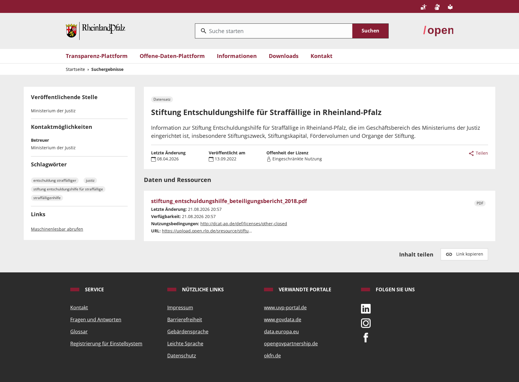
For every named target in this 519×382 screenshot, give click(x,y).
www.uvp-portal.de (285, 307)
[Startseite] (95, 30)
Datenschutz (181, 355)
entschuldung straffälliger (54, 180)
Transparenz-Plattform (97, 55)
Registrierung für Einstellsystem (106, 343)
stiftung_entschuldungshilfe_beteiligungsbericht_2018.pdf (229, 201)
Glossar (79, 331)
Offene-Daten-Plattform (172, 55)
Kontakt (321, 55)
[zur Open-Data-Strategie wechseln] (438, 30)
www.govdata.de (282, 319)
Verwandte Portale (304, 289)
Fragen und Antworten (95, 319)
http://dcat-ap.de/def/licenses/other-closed (243, 223)
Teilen (481, 153)
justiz (90, 180)
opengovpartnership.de (291, 343)
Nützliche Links (202, 289)
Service (94, 289)
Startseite (75, 69)
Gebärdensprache (187, 331)
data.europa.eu (281, 331)
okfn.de (272, 355)
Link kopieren (469, 254)
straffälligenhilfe (47, 197)
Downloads (284, 55)
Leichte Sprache (185, 343)
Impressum (180, 307)
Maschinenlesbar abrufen (57, 229)
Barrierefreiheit (184, 319)
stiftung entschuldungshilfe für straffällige (68, 189)
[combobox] (273, 31)
